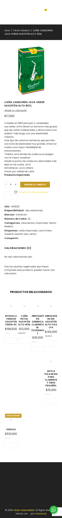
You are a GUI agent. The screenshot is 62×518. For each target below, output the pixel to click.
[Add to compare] (14, 197)
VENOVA (11, 429)
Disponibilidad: (14, 210)
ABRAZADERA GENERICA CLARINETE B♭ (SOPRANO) (37, 324)
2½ (29, 218)
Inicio (7, 30)
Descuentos (28, 223)
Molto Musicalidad (24, 510)
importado (31, 230)
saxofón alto (21, 234)
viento (32, 234)
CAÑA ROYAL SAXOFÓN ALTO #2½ (24, 320)
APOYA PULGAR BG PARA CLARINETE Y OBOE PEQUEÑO (51, 378)
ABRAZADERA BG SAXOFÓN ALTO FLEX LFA (51, 321)
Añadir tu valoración (15, 110)
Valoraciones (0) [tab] (17, 248)
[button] (7, 340)
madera (8, 234)
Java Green (45, 230)
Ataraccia (40, 513)
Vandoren (21, 214)
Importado (42, 223)
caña (21, 230)
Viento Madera (21, 30)
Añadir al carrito (35, 184)
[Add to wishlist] (7, 197)
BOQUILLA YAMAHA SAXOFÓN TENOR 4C (11, 320)
